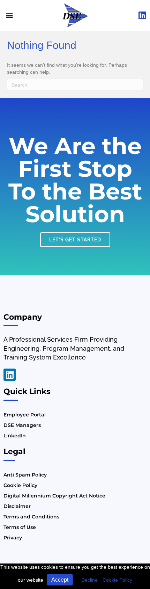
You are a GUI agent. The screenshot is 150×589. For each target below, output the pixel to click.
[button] (9, 15)
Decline (89, 580)
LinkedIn (14, 435)
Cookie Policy (117, 580)
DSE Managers (22, 425)
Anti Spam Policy (25, 475)
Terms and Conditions (31, 517)
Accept (59, 580)
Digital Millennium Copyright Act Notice (54, 496)
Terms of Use (19, 527)
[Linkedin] (9, 375)
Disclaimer (17, 506)
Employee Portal (24, 415)
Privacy (12, 538)
